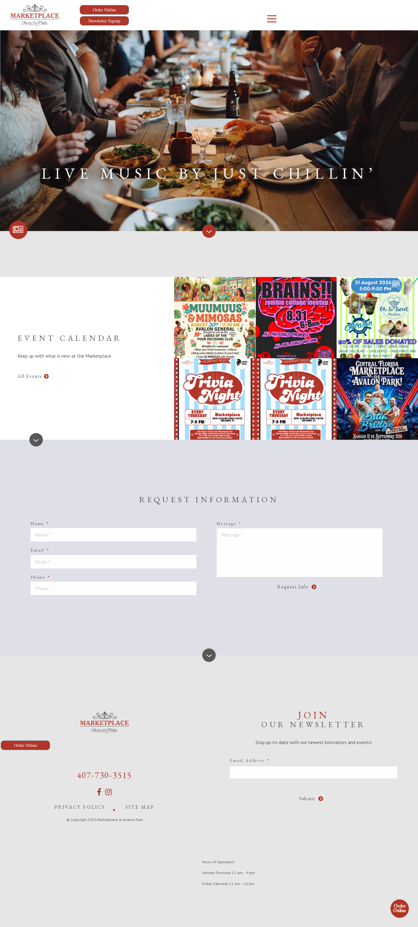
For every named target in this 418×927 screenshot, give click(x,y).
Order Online (399, 908)
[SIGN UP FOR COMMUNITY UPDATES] (18, 230)
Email (40, 550)
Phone (40, 577)
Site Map (140, 807)
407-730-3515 (104, 775)
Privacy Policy (80, 807)
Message (229, 523)
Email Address (249, 760)
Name (40, 523)
